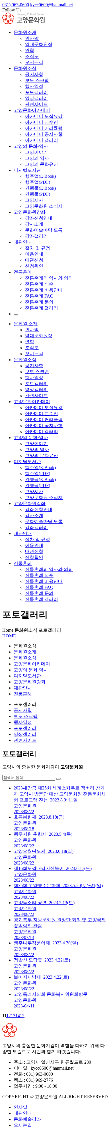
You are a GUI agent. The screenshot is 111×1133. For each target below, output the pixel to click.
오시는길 (34, 62)
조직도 (32, 56)
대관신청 (34, 260)
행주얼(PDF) (37, 182)
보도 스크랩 (37, 80)
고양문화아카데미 (32, 110)
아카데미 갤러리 (41, 140)
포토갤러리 (36, 92)
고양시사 (34, 200)
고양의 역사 (37, 158)
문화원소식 (25, 68)
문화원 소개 (26, 323)
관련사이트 (36, 104)
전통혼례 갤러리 (41, 308)
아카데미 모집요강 (44, 116)
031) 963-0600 (15, 4)
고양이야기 (36, 152)
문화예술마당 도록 (44, 230)
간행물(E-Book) (40, 188)
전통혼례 (23, 272)
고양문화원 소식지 (44, 206)
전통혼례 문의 (39, 302)
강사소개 (34, 224)
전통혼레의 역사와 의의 (49, 278)
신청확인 (34, 266)
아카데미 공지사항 (44, 134)
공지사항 (34, 74)
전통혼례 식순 (39, 284)
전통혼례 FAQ (39, 296)
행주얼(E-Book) (40, 176)
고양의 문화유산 (41, 164)
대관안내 (23, 242)
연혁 (29, 50)
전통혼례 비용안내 (44, 290)
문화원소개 (25, 32)
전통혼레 (23, 563)
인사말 (32, 38)
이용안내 (34, 254)
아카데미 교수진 (41, 122)
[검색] (58, 779)
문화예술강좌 (27, 1119)
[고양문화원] (28, 22)
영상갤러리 (36, 98)
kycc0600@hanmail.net (51, 4)
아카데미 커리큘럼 (44, 128)
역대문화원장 (38, 44)
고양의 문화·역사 (31, 146)
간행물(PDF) (37, 194)
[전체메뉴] (16, 315)
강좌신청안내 (38, 218)
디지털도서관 (27, 170)
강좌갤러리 (36, 236)
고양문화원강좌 (30, 212)
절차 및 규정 (37, 248)
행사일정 (34, 86)
